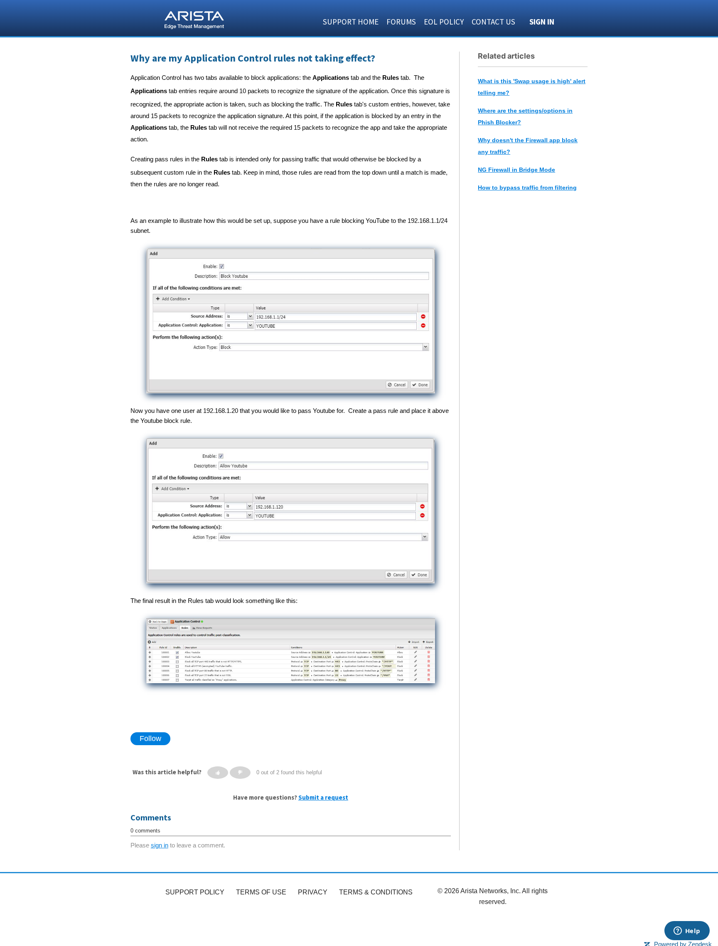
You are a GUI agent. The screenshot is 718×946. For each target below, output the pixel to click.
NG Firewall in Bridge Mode (516, 169)
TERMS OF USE (261, 892)
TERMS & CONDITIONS (376, 892)
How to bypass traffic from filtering (527, 187)
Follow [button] (150, 738)
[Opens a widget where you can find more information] (687, 931)
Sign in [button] (541, 22)
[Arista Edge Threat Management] (194, 19)
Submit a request (323, 797)
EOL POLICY (444, 22)
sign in (159, 845)
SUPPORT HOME (351, 22)
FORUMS (401, 22)
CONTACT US (493, 22)
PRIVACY (312, 892)
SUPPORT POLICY (194, 892)
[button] (217, 772)
